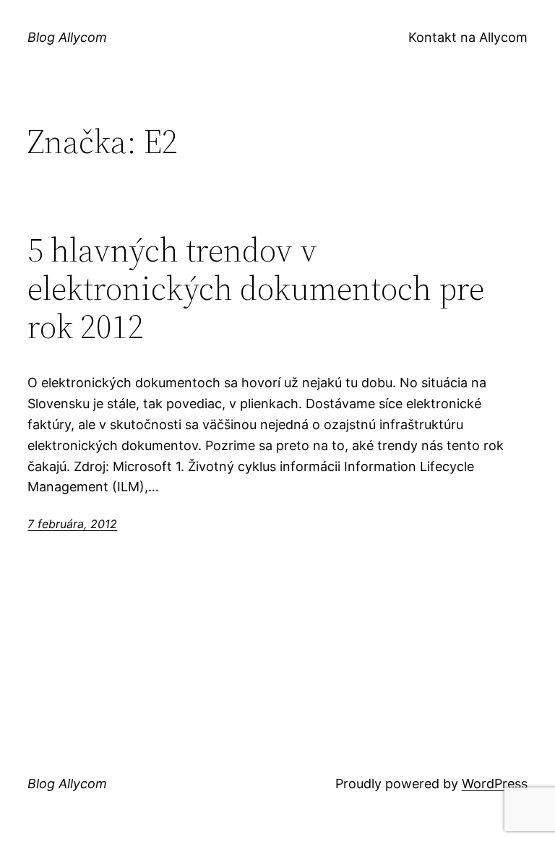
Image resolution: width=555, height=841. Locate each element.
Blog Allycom (67, 37)
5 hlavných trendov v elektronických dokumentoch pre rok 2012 (255, 287)
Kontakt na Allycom (468, 37)
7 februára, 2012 (72, 524)
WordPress (495, 783)
